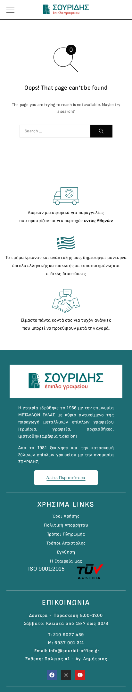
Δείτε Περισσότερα (65, 477)
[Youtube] (80, 675)
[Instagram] (66, 675)
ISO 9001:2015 (46, 568)
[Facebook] (52, 675)
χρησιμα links (66, 504)
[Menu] (10, 9)
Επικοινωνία (66, 602)
